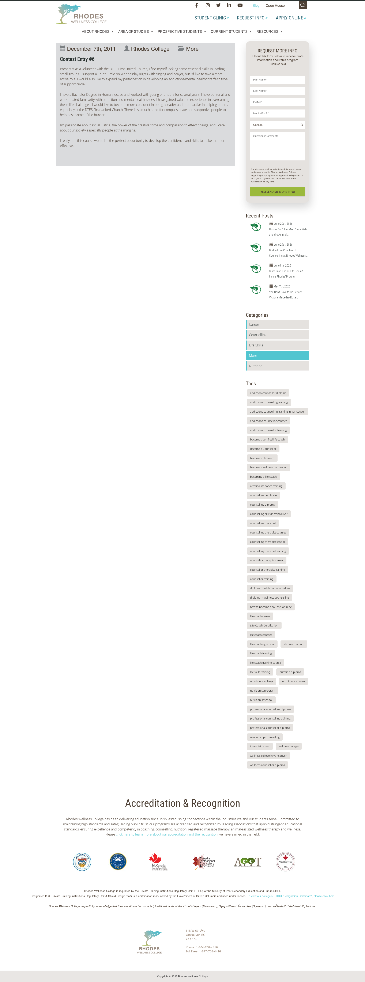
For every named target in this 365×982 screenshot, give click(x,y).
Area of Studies (133, 31)
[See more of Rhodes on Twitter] (218, 5)
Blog (256, 5)
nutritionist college (261, 681)
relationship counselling (265, 737)
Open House (275, 5)
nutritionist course (293, 681)
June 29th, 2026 (283, 223)
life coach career (260, 616)
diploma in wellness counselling (269, 597)
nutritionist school (261, 700)
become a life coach (262, 458)
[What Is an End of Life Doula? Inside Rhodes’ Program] (256, 268)
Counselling (257, 334)
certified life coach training (266, 486)
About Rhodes (95, 31)
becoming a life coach (263, 477)
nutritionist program (262, 690)
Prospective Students (180, 31)
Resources (267, 31)
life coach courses (261, 635)
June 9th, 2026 (282, 265)
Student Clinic (210, 18)
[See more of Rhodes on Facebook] (197, 5)
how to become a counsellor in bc (270, 607)
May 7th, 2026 (282, 286)
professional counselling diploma (270, 709)
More (192, 48)
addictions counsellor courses (268, 421)
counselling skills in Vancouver (268, 514)
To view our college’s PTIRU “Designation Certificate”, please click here (290, 896)
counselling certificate (263, 495)
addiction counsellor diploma (268, 393)
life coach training (261, 653)
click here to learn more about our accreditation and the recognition (167, 834)
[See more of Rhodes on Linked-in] (229, 5)
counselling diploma (262, 504)
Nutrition (255, 366)
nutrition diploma (290, 672)
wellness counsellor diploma (267, 765)
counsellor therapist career (266, 560)
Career (254, 324)
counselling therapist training (268, 551)
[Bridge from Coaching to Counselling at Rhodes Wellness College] (256, 247)
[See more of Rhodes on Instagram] (208, 5)
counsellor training (261, 579)
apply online (289, 18)
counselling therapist (263, 523)
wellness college (288, 746)
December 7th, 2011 (91, 48)
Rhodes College (150, 48)
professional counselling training (270, 718)
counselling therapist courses (268, 532)
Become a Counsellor (263, 449)
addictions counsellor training (268, 430)
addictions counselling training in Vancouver (277, 411)
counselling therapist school (267, 542)
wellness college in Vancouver (268, 756)
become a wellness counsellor (268, 467)
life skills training (260, 672)
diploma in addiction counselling (270, 588)
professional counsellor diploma (270, 728)
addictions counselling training (269, 402)
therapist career (260, 746)
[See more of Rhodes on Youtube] (240, 5)
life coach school (294, 644)
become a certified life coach (267, 439)
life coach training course (265, 663)
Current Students (229, 31)
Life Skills (256, 345)
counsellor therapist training (267, 570)
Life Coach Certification (264, 625)
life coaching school (262, 644)
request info (250, 18)
